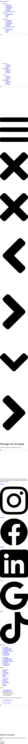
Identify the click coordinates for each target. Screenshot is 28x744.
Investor (7, 71)
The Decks (5, 652)
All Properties (9, 5)
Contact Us (8, 66)
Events (7, 15)
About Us (8, 64)
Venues (4, 671)
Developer (8, 72)
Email (1, 741)
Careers (7, 67)
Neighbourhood (9, 14)
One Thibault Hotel (7, 649)
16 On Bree (8, 6)
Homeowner (8, 70)
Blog (7, 16)
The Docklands (9, 7)
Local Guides (6, 673)
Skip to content (3, 1)
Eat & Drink (5, 670)
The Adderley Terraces (8, 651)
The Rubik (8, 9)
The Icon (8, 10)
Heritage (5, 676)
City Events (5, 672)
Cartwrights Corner (10, 11)
